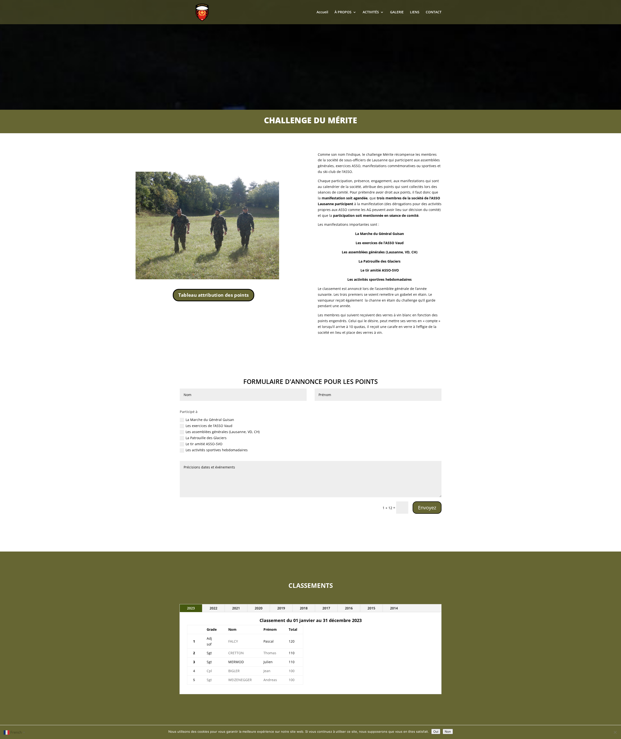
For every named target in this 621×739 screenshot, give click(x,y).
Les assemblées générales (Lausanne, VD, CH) (223, 431)
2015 (371, 608)
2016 (349, 608)
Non (448, 731)
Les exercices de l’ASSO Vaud (209, 425)
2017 (326, 608)
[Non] (615, 732)
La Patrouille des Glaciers (206, 438)
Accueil (322, 12)
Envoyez (427, 507)
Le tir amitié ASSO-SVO (204, 444)
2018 (304, 608)
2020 (258, 608)
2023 (191, 608)
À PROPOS (343, 12)
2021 (236, 608)
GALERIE (397, 12)
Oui (435, 731)
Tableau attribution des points (213, 295)
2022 (213, 608)
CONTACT (433, 12)
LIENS (414, 12)
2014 (394, 608)
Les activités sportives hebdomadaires (217, 450)
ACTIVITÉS (371, 12)
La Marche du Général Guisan (210, 419)
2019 (281, 608)
